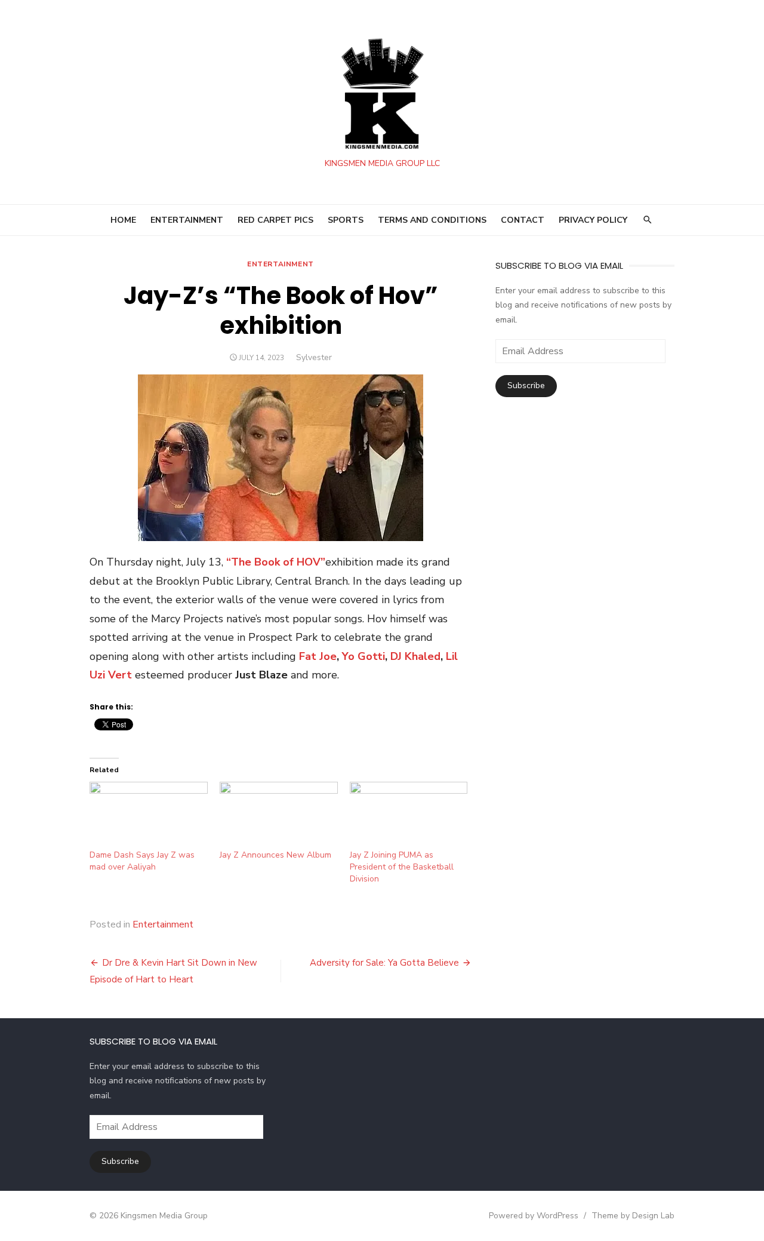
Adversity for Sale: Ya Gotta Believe (384, 963)
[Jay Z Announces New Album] (279, 815)
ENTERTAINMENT (186, 220)
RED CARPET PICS (275, 220)
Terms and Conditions (432, 220)
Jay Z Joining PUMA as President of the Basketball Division (402, 866)
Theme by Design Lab (633, 1215)
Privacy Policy (593, 220)
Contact (522, 220)
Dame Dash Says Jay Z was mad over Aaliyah (142, 861)
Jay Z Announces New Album (275, 855)
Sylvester (314, 357)
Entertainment (280, 264)
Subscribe (526, 385)
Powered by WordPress (533, 1215)
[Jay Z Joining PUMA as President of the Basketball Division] (409, 815)
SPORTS (345, 220)
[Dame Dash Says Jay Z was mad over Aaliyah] (149, 815)
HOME (123, 220)
